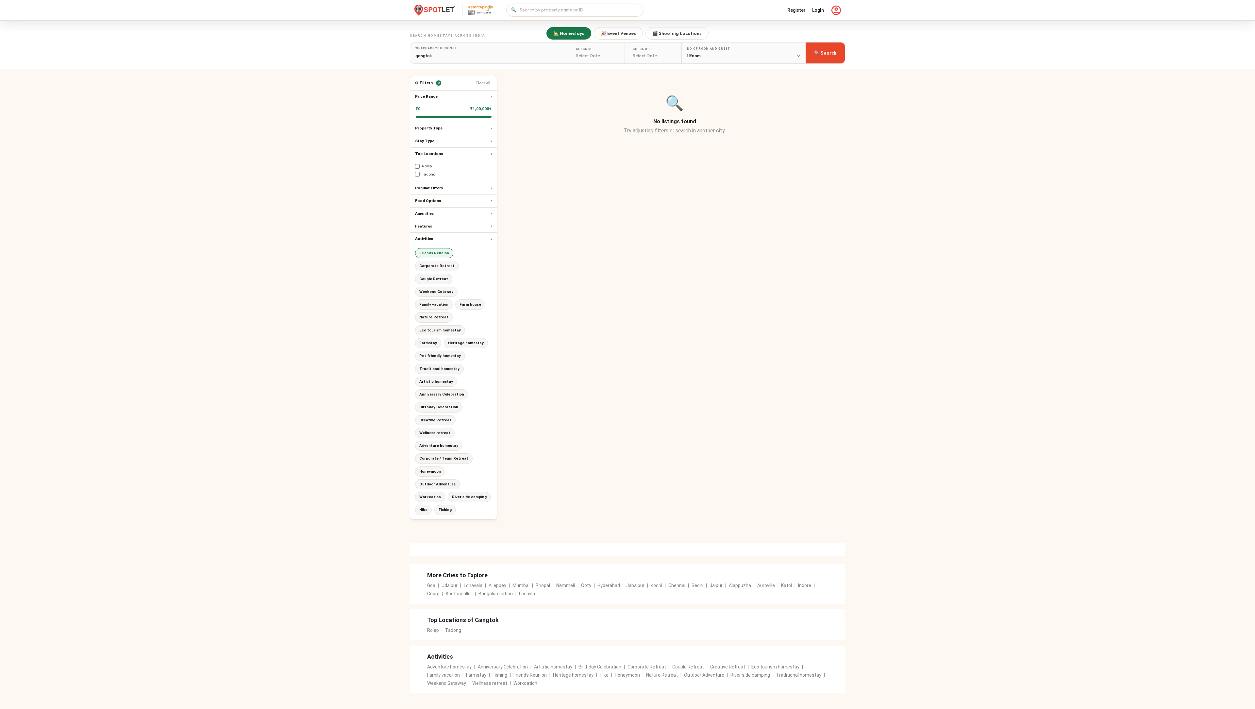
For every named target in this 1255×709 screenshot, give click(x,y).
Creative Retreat (435, 420)
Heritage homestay (466, 343)
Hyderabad (608, 585)
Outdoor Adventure (437, 484)
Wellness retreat (434, 432)
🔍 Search (825, 53)
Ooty (586, 585)
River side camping (469, 497)
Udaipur (450, 585)
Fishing (445, 509)
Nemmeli (565, 585)
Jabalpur (635, 585)
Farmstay (428, 343)
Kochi (656, 585)
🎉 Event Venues (618, 33)
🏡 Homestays (568, 33)
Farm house (470, 304)
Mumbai (520, 585)
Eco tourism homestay (440, 330)
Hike (423, 509)
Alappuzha (740, 585)
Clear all (483, 83)
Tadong (453, 630)
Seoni (697, 585)
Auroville (766, 585)
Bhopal (543, 585)
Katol (786, 585)
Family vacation (433, 304)
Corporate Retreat (437, 265)
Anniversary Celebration (441, 394)
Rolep (433, 630)
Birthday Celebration (438, 407)
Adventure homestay (438, 445)
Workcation (430, 497)
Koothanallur (459, 593)
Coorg (433, 593)
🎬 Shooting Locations (677, 33)
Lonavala (473, 585)
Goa (431, 585)
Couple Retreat (433, 279)
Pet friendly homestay (440, 355)
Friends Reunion (434, 253)
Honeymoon (430, 471)
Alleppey (497, 585)
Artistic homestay (436, 381)
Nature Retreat (433, 317)
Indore (804, 585)
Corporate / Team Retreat (443, 458)
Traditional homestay (439, 368)
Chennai (676, 585)
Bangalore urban (495, 593)
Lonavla (527, 593)
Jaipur (716, 585)
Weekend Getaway (436, 291)
